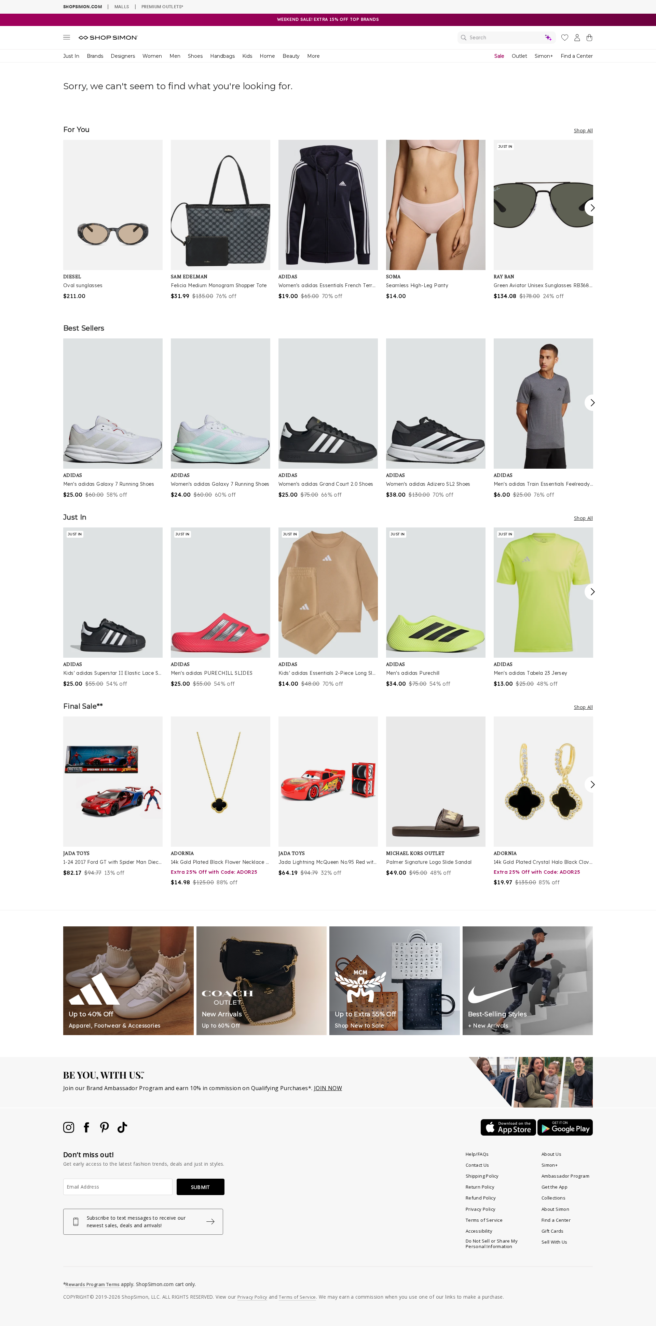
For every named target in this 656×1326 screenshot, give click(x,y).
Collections (553, 1198)
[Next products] (593, 208)
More (313, 56)
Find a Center (577, 56)
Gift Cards (553, 1231)
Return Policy (480, 1187)
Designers (123, 56)
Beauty (291, 56)
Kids (247, 56)
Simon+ (544, 56)
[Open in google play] (565, 1133)
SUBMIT (200, 1187)
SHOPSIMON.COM (82, 6)
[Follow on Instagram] (69, 1131)
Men (174, 56)
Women (152, 56)
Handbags (222, 56)
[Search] (506, 37)
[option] (113, 220)
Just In (71, 56)
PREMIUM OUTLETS (162, 6)
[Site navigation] (66, 38)
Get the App (555, 1187)
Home (267, 56)
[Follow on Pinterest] (105, 1131)
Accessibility (479, 1231)
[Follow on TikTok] (122, 1131)
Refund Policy (481, 1198)
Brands (95, 56)
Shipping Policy (482, 1176)
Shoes (195, 56)
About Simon (555, 1209)
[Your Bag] (589, 39)
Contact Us (477, 1165)
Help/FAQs (477, 1154)
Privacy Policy (481, 1209)
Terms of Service (484, 1220)
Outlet (519, 56)
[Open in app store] (509, 1133)
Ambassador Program (565, 1176)
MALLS (121, 6)
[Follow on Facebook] (87, 1131)
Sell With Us (555, 1242)
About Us (551, 1154)
